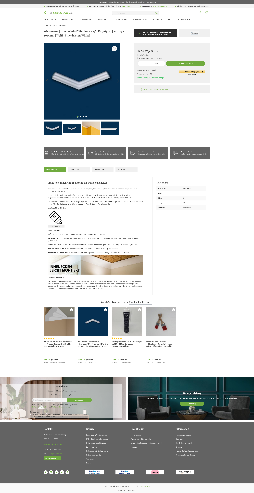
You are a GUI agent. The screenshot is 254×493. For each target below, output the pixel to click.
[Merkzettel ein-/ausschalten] (114, 48)
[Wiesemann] (194, 33)
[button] (192, 72)
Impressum (135, 447)
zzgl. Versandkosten (154, 58)
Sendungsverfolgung (183, 435)
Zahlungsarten (91, 447)
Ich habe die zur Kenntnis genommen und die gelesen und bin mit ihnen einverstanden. (61, 415)
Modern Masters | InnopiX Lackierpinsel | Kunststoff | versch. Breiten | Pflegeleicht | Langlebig (160, 344)
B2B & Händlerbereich (184, 443)
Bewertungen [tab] (99, 169)
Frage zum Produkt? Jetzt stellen (156, 89)
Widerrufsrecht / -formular (141, 439)
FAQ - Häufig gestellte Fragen (97, 439)
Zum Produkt (59, 367)
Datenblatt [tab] (74, 169)
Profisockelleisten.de (50, 25)
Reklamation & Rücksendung (97, 451)
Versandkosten (145, 486)
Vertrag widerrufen (52, 458)
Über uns (179, 439)
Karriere (179, 447)
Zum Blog (192, 404)
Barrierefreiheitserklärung (185, 455)
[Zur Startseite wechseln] (58, 12)
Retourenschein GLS (94, 455)
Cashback (89, 459)
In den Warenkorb (186, 63)
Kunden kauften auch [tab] (140, 302)
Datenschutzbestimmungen (52, 414)
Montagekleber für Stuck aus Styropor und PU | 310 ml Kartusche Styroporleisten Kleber (127, 344)
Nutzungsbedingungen (60, 407)
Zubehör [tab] (121, 169)
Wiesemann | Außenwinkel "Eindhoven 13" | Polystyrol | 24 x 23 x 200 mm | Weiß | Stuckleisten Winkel (93, 344)
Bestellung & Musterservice (96, 435)
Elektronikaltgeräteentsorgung (187, 451)
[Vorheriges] (46, 82)
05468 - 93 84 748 (53, 444)
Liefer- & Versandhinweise (96, 443)
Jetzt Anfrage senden (160, 6)
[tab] (55, 169)
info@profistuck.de (55, 454)
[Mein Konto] (200, 13)
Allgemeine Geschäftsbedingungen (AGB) (146, 443)
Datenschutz (136, 435)
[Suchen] (156, 13)
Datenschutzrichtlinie (40, 407)
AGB (89, 414)
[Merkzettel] (206, 13)
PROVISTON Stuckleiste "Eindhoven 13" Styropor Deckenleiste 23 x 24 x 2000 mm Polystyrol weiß (58, 344)
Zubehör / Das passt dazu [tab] (114, 302)
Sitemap (89, 463)
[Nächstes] (117, 82)
